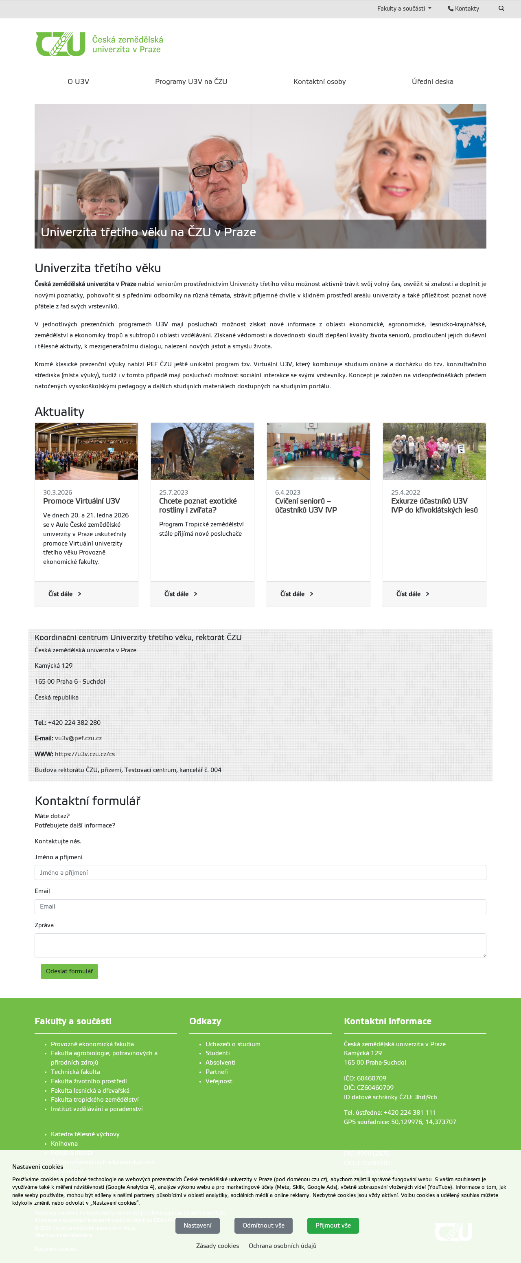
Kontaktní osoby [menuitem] (319, 82)
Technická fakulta (75, 1072)
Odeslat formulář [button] (69, 971)
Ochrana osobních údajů (283, 1246)
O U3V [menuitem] (78, 82)
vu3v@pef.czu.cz (78, 738)
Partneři (217, 1072)
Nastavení (198, 1225)
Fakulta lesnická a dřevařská (90, 1090)
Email (42, 891)
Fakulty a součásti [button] (402, 8)
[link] (136, 44)
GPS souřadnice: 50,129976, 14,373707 (400, 1122)
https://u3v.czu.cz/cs (85, 754)
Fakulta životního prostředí (89, 1081)
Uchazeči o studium (233, 1044)
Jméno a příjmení (59, 857)
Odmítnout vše (264, 1225)
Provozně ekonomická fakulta (92, 1044)
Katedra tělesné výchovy (85, 1134)
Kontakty (466, 8)
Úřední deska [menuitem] (432, 82)
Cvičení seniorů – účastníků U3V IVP (306, 505)
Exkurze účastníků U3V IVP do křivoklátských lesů (434, 505)
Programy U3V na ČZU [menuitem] (191, 82)
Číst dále (60, 594)
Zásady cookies (217, 1246)
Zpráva (44, 925)
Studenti (218, 1053)
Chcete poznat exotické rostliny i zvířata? (198, 505)
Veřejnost (219, 1081)
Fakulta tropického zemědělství (95, 1099)
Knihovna (64, 1143)
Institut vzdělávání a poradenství (97, 1109)
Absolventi (221, 1062)
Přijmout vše (333, 1225)
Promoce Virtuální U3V (81, 501)
